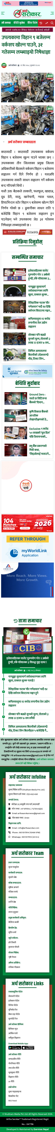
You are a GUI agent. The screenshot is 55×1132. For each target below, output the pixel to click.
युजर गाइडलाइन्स (14, 1091)
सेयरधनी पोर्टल (13, 996)
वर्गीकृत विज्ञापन (14, 1038)
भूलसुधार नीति (13, 1072)
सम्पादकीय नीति (14, 1059)
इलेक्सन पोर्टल (13, 1001)
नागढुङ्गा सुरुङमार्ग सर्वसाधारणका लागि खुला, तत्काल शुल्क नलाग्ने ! (38, 291)
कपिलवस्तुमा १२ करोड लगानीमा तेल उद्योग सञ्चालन (39, 323)
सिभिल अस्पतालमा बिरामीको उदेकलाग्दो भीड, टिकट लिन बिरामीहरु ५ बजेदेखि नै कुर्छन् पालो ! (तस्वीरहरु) (39, 355)
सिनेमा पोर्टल (13, 1005)
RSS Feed (12, 1100)
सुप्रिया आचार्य (13, 887)
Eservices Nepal (41, 1129)
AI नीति (11, 1081)
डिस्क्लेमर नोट (13, 1096)
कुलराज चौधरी (13, 947)
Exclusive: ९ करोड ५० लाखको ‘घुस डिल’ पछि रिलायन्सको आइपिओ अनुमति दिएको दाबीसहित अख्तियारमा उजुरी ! (39, 433)
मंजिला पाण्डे (13, 892)
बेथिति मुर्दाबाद (19, 23)
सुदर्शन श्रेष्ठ (12, 877)
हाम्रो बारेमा (12, 1087)
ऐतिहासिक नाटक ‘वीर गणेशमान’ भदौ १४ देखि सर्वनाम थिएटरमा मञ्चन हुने (39, 307)
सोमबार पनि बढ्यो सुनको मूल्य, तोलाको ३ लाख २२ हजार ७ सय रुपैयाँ (39, 339)
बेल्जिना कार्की (13, 922)
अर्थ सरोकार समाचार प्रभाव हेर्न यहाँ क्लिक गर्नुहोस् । (35, 761)
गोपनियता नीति (14, 1063)
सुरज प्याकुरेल (13, 867)
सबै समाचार (6, 23)
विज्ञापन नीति (13, 1077)
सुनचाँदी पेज (12, 1019)
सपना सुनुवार (13, 912)
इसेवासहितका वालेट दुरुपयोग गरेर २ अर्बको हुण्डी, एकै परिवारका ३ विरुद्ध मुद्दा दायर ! (39, 275)
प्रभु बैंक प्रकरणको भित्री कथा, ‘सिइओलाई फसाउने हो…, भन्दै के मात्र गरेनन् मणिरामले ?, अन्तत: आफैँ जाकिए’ (39, 450)
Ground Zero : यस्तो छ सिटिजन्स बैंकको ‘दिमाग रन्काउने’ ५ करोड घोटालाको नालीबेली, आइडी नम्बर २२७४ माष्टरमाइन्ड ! (39, 398)
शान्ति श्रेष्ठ (12, 902)
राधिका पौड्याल (14, 967)
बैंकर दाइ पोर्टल (14, 1014)
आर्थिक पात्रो (13, 1033)
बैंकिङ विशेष (32, 23)
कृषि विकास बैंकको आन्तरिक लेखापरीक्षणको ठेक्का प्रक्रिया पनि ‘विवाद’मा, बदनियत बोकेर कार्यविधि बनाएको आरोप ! (39, 416)
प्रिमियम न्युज (13, 1029)
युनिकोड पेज (12, 1010)
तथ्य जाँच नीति (13, 1068)
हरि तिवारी (12, 942)
